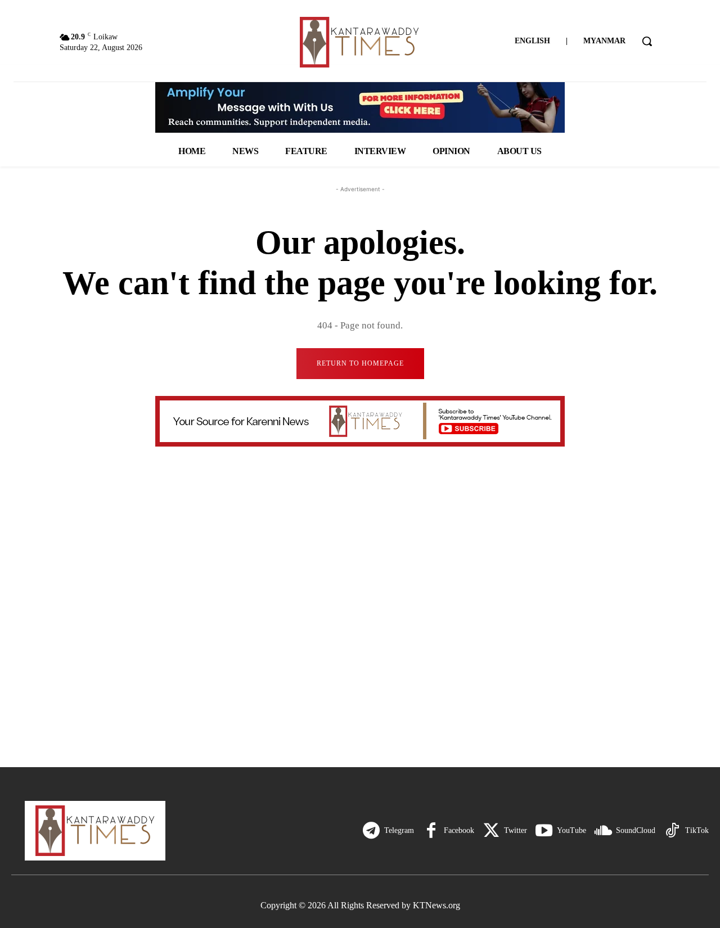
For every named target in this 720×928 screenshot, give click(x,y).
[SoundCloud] (603, 830)
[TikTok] (672, 830)
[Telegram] (371, 830)
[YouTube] (544, 830)
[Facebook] (430, 830)
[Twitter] (491, 830)
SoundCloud (635, 830)
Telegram (399, 830)
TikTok (697, 830)
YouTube (571, 830)
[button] (646, 41)
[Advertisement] (360, 666)
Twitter (515, 830)
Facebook (459, 830)
